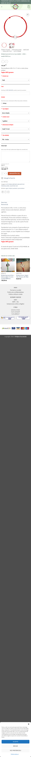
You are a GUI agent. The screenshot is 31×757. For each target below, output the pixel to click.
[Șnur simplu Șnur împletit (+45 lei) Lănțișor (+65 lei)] (15, 113)
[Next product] (3, 61)
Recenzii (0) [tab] (4, 204)
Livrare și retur (15, 310)
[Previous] (3, 27)
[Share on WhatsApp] (2, 192)
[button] (28, 724)
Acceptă (15, 741)
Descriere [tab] (4, 202)
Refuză (15, 746)
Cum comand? (15, 312)
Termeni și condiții (15, 290)
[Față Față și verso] (15, 80)
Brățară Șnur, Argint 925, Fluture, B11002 (22, 276)
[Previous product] (6, 61)
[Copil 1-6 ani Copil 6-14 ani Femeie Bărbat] (15, 129)
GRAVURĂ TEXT (7, 51)
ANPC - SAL (15, 302)
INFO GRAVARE (9, 90)
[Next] (27, 27)
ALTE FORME (17, 51)
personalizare (21, 188)
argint (6, 188)
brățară (10, 188)
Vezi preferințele (15, 750)
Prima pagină (5, 50)
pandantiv (15, 188)
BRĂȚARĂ (26, 50)
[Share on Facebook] (5, 192)
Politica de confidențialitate (15, 292)
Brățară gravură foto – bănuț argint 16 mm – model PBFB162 (7, 277)
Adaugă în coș (14, 173)
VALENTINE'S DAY (14, 186)
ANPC (15, 300)
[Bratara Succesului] (15, 7)
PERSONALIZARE (17, 50)
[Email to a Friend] (8, 192)
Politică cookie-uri (15, 754)
